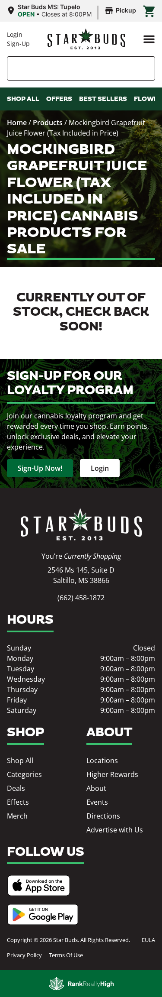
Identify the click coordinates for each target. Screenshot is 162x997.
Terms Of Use (66, 955)
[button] (149, 39)
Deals (16, 788)
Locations (102, 760)
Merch (17, 816)
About (96, 788)
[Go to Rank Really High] (81, 983)
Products (48, 122)
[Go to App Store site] (38, 885)
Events (97, 802)
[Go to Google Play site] (43, 914)
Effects (18, 802)
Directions (103, 816)
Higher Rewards (112, 774)
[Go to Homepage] (81, 524)
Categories (24, 774)
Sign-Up (18, 43)
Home (17, 122)
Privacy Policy (24, 955)
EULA (148, 940)
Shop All (20, 760)
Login (14, 34)
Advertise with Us (114, 830)
